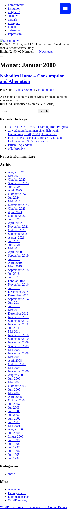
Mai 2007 (14, 367)
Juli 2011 (13, 328)
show (11, 474)
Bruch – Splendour (20, 145)
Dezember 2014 (18, 295)
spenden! (13, 15)
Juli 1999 (14, 440)
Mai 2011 (14, 331)
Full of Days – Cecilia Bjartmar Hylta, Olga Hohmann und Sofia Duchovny (35, 139)
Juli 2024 (14, 197)
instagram (14, 23)
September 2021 (18, 233)
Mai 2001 (14, 425)
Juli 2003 (14, 407)
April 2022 (15, 223)
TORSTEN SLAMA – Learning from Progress (38, 127)
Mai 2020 (14, 248)
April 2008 (15, 360)
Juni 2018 (14, 277)
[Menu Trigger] (65, 8)
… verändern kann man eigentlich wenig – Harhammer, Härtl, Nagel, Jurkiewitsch (35, 132)
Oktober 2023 (17, 208)
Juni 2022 (14, 219)
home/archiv (16, 5)
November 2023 (18, 205)
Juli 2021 (14, 241)
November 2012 (18, 317)
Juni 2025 (14, 186)
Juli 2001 (14, 422)
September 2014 (18, 299)
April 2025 (15, 190)
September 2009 (18, 346)
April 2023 (15, 212)
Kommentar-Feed (19, 496)
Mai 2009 (14, 349)
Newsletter (46, 51)
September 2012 (18, 320)
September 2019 (18, 255)
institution (14, 8)
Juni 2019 (14, 259)
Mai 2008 (14, 357)
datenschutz (15, 30)
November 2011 (18, 324)
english (12, 19)
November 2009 (18, 342)
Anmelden (14, 489)
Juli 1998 (14, 443)
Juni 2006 (14, 378)
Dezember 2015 (18, 291)
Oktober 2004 (17, 400)
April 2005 (15, 396)
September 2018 (18, 270)
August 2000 (16, 429)
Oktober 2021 (17, 230)
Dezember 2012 (18, 313)
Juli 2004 (14, 404)
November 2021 (18, 226)
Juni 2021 (14, 244)
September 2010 (18, 338)
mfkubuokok (46, 90)
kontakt (12, 26)
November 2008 (18, 353)
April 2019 (15, 262)
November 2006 (18, 371)
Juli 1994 (14, 458)
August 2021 (16, 237)
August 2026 (16, 172)
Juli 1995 (14, 454)
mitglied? (14, 12)
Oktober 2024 (17, 194)
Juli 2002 (14, 414)
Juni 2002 (14, 418)
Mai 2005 (14, 393)
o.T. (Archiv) (16, 148)
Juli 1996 (14, 451)
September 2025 (18, 183)
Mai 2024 (14, 201)
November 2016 (18, 284)
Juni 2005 (14, 389)
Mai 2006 (14, 382)
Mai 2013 (14, 310)
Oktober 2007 (17, 364)
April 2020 (15, 252)
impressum (15, 34)
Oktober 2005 (17, 386)
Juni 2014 (14, 302)
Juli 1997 (14, 447)
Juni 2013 (14, 306)
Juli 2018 (14, 273)
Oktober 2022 (17, 215)
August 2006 (16, 375)
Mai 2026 (14, 176)
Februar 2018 (16, 281)
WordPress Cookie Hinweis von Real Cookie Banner (33, 507)
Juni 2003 (14, 411)
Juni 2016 (14, 288)
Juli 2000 (14, 433)
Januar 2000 (15, 436)
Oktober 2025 (17, 179)
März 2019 (15, 266)
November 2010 (18, 335)
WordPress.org (17, 500)
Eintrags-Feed (17, 493)
